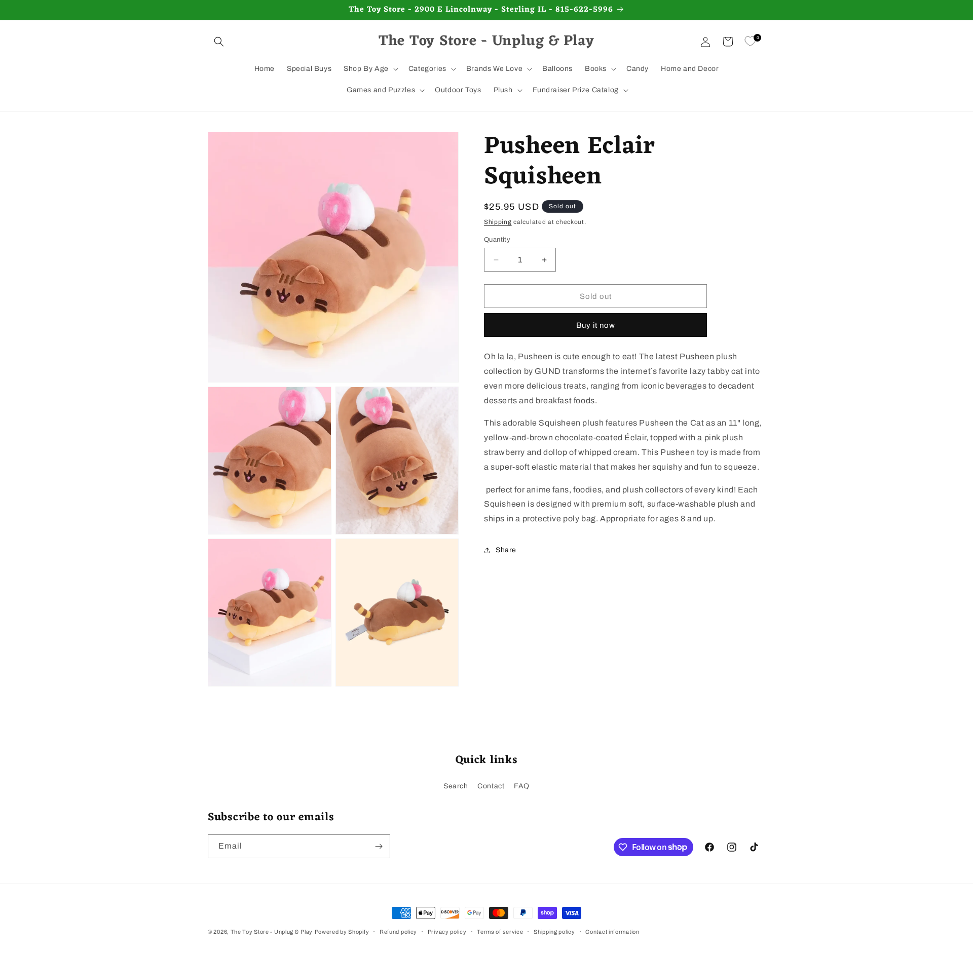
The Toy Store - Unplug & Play (272, 932)
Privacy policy (447, 931)
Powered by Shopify (342, 932)
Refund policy (398, 931)
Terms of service (500, 931)
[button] (219, 41)
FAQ (522, 786)
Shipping (498, 221)
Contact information (612, 931)
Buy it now (595, 325)
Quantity (497, 239)
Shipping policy (554, 931)
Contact (490, 786)
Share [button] (506, 550)
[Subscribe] (378, 846)
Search (455, 786)
